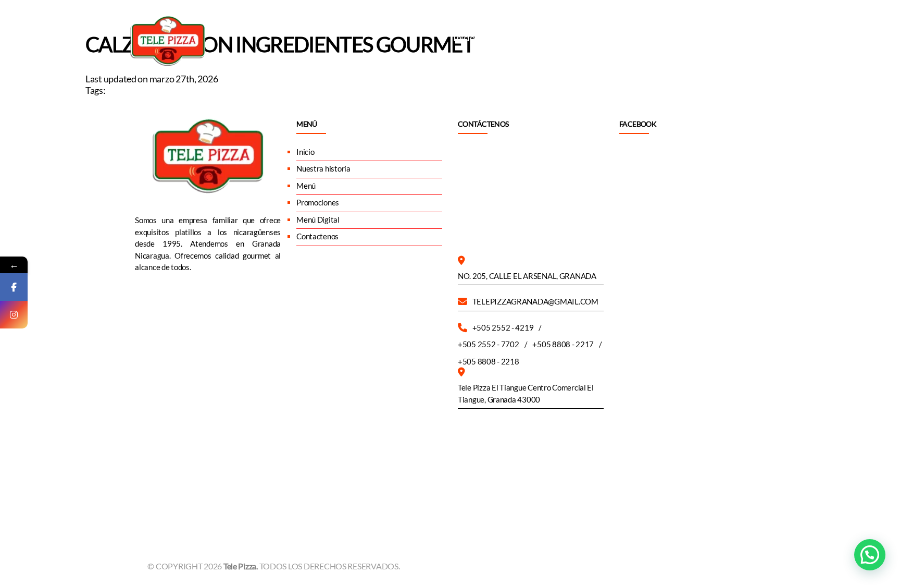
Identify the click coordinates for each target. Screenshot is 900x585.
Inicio (463, 37)
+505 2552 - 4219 (503, 327)
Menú (574, 37)
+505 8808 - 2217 (563, 344)
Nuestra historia (519, 37)
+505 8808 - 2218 (488, 361)
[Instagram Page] (14, 314)
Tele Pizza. (241, 566)
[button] (869, 554)
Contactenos (751, 37)
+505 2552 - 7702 (488, 344)
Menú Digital (688, 37)
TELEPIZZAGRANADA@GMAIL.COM (535, 301)
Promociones (624, 37)
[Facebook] (14, 287)
